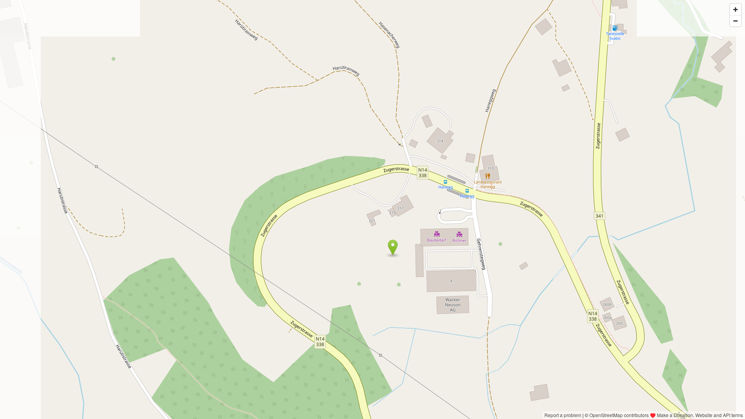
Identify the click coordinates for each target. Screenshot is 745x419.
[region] (372, 209)
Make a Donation (675, 415)
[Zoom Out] (735, 20)
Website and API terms (719, 415)
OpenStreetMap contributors (619, 415)
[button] (393, 247)
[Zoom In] (735, 9)
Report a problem (562, 415)
